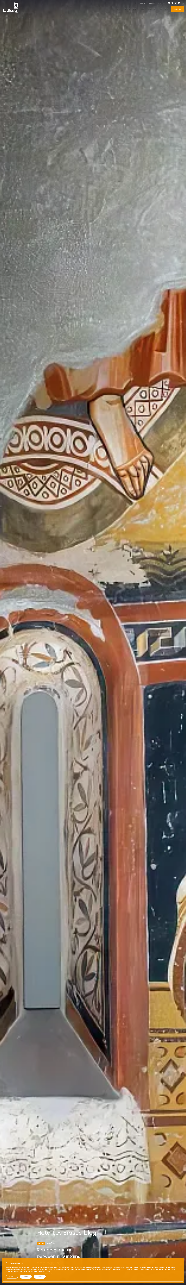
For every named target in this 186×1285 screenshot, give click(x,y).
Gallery (142, 9)
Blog (166, 9)
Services (127, 9)
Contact (152, 3)
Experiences (152, 9)
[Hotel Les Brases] (10, 12)
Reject (40, 1276)
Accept (26, 1276)
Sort (160, 9)
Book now (178, 9)
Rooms (119, 9)
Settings (12, 1276)
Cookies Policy (45, 1271)
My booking (161, 3)
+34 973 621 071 (141, 3)
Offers (135, 9)
